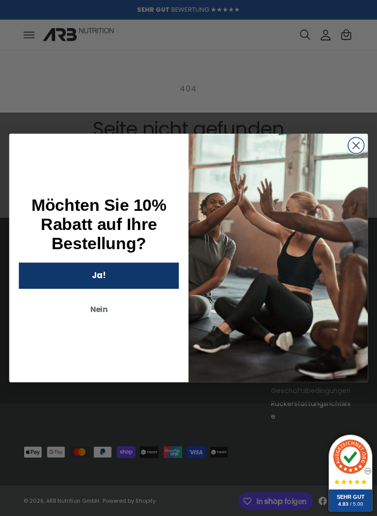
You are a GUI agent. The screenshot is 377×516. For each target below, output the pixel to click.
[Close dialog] (356, 146)
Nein (99, 309)
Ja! (99, 275)
